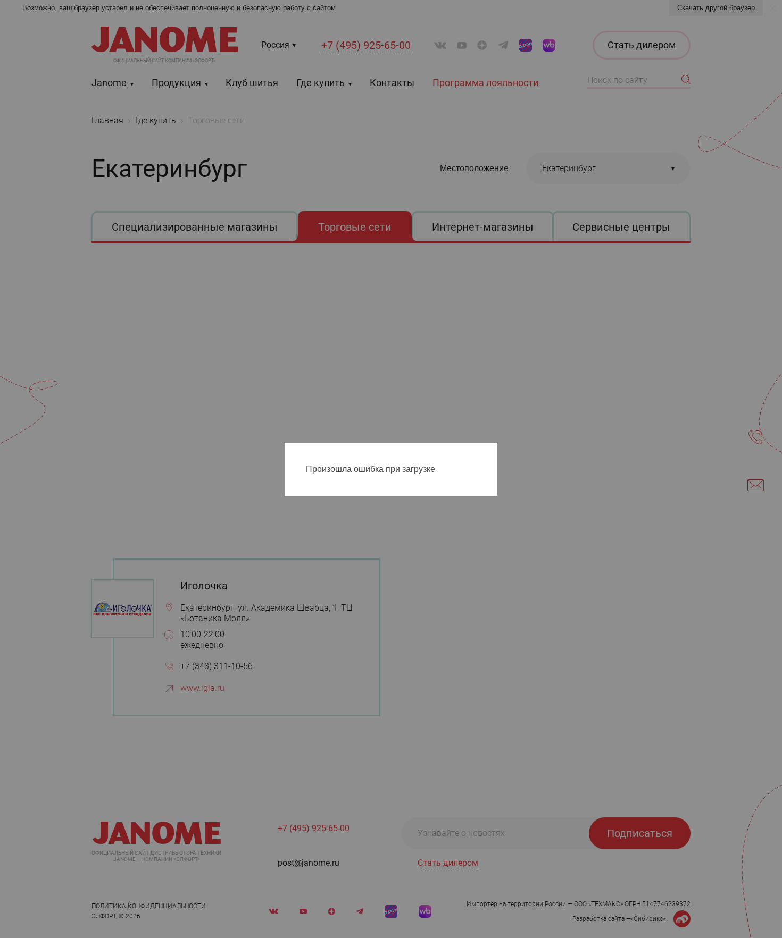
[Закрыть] (492, 453)
